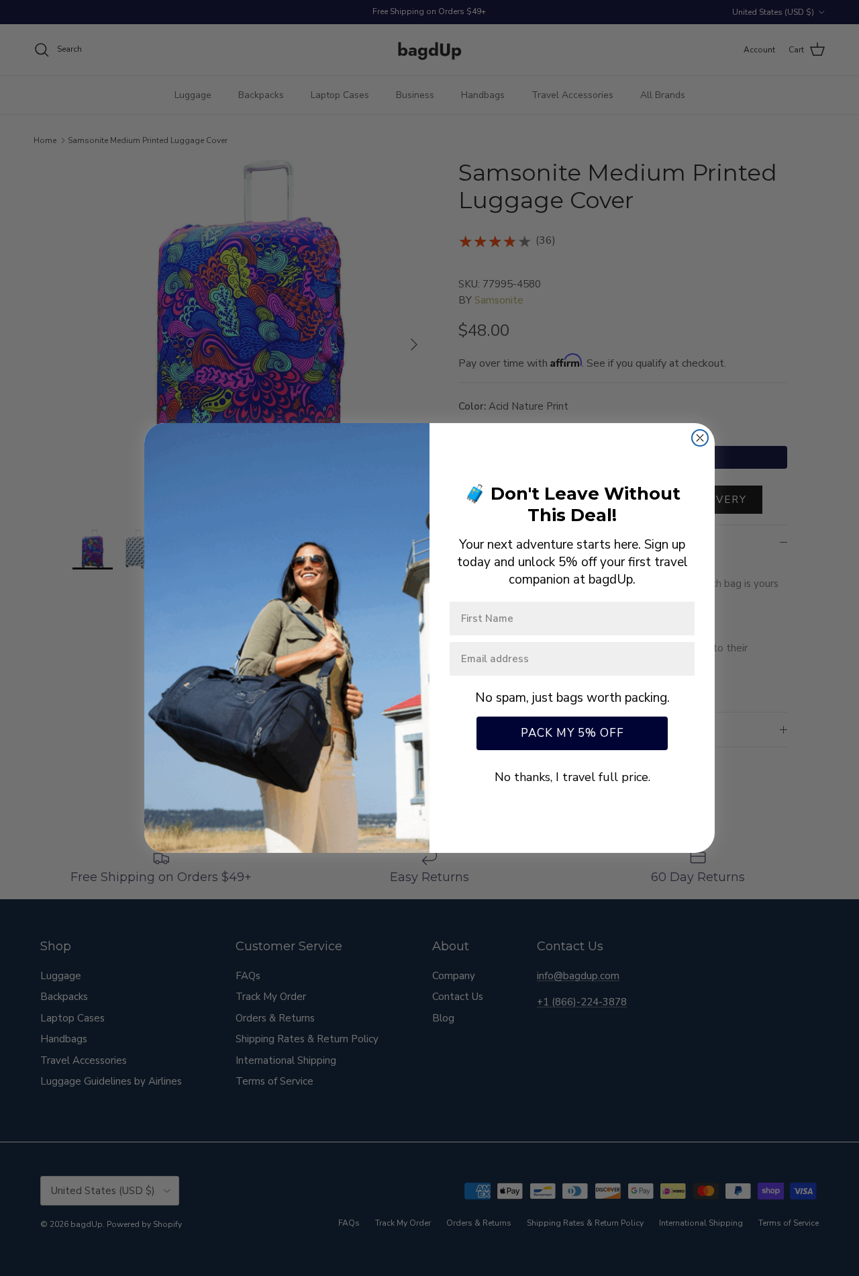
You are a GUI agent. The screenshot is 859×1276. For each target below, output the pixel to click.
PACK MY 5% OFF (572, 733)
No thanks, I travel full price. (572, 777)
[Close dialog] (700, 438)
